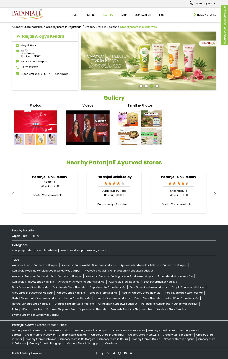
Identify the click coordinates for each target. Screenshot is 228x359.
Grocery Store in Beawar (40, 335)
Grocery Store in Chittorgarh (77, 339)
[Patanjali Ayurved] (27, 15)
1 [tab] (140, 86)
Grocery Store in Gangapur (83, 343)
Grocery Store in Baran (162, 330)
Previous (15, 193)
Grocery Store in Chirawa (40, 339)
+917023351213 (29, 67)
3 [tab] (151, 86)
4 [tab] (156, 86)
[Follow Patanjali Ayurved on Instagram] (119, 353)
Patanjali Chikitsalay (49, 177)
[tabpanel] (148, 61)
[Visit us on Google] (102, 353)
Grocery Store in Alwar (57, 330)
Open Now (62, 74)
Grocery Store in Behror (73, 335)
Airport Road (19, 236)
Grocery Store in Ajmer (26, 330)
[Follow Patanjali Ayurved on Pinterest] (114, 353)
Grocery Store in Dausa (145, 339)
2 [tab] (146, 86)
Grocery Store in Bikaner (178, 335)
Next (213, 193)
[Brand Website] (131, 353)
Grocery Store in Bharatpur (107, 335)
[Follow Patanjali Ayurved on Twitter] (108, 353)
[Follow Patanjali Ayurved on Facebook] (96, 353)
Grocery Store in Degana (179, 339)
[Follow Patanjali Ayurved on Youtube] (125, 353)
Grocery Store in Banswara (128, 330)
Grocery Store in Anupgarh (91, 330)
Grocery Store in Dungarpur (46, 343)
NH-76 (36, 236)
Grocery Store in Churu (113, 339)
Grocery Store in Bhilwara (143, 335)
